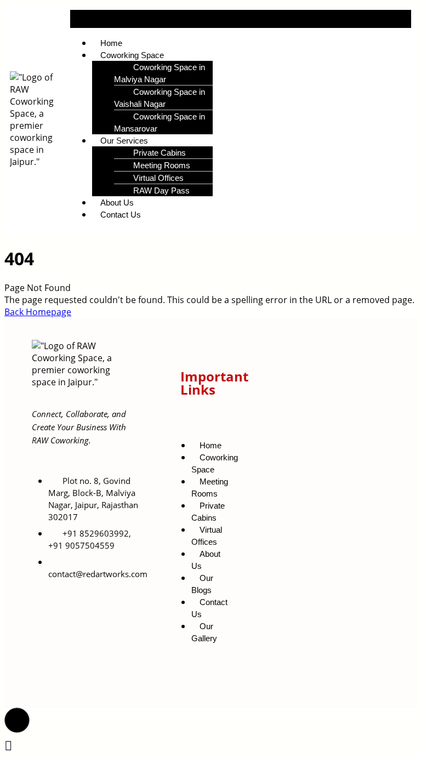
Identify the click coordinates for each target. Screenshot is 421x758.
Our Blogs (202, 584)
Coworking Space (214, 463)
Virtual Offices (206, 535)
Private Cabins (208, 511)
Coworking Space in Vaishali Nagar (159, 98)
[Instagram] (320, 646)
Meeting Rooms (209, 487)
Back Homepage (37, 312)
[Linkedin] (353, 646)
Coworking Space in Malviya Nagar (159, 73)
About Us (205, 560)
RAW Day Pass (161, 190)
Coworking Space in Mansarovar (159, 122)
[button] (240, 19)
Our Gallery (204, 632)
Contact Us (120, 214)
